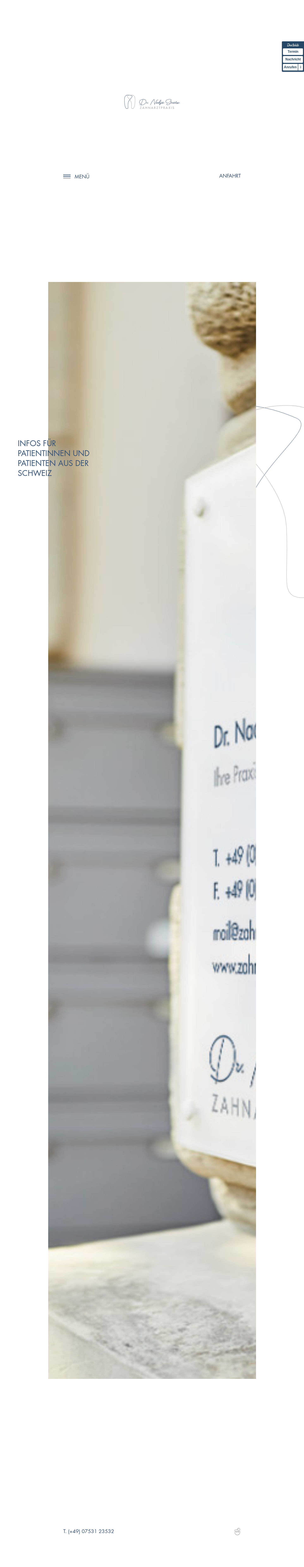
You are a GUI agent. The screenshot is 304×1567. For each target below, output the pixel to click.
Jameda (237, 1531)
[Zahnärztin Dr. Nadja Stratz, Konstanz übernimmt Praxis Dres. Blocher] (152, 101)
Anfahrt (230, 176)
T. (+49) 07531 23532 (88, 1531)
